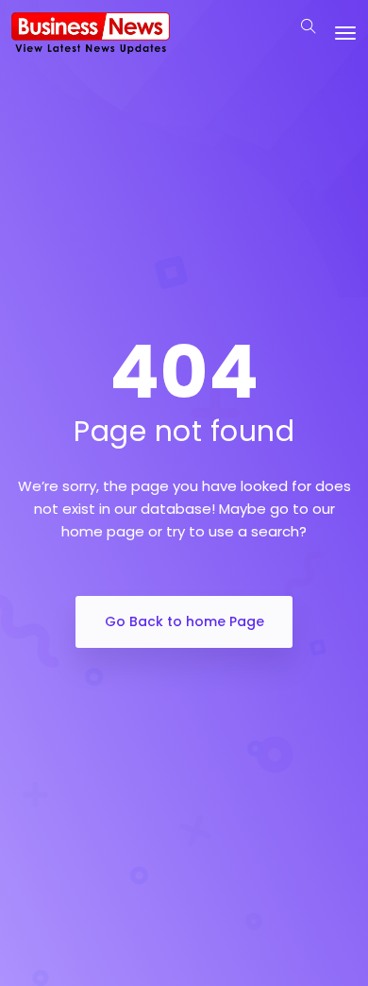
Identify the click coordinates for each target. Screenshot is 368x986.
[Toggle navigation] (345, 33)
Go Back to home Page (184, 621)
